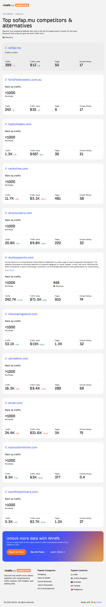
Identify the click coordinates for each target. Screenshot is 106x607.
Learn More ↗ (57, 552)
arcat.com (15, 403)
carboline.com (18, 168)
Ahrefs (99, 602)
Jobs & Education (45, 585)
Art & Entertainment (46, 588)
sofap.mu (19, 14)
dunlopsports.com (21, 257)
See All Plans (37, 552)
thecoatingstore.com (22, 314)
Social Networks (45, 581)
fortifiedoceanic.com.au (25, 79)
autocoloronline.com (22, 447)
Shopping (42, 574)
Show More (9, 270)
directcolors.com (20, 213)
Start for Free (16, 552)
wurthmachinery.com (23, 491)
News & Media (44, 578)
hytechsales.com (19, 124)
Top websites (7, 14)
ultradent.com (18, 358)
